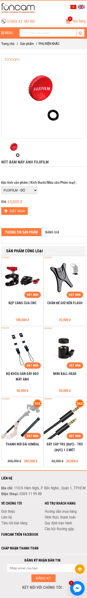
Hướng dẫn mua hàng (61, 511)
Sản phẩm (27, 44)
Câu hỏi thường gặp (59, 529)
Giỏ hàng (77, 20)
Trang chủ (7, 44)
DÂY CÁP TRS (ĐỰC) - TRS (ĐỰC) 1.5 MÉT (65, 447)
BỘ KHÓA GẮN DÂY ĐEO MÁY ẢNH (22, 376)
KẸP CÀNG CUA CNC (22, 303)
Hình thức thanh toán (60, 517)
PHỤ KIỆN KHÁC (49, 44)
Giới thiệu (8, 511)
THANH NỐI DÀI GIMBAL (22, 444)
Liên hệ (6, 517)
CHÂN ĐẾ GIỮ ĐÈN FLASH (64, 303)
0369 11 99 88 (21, 21)
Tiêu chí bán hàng (14, 523)
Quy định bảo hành (58, 523)
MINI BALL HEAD (64, 374)
